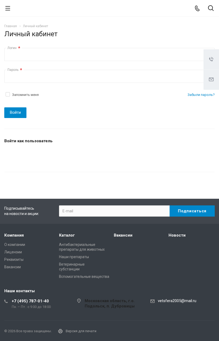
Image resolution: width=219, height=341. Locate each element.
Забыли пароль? (201, 95)
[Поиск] (211, 8)
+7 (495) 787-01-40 (30, 301)
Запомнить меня (25, 95)
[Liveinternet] (35, 155)
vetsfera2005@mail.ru (177, 300)
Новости (177, 235)
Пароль (14, 70)
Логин (13, 48)
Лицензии (13, 252)
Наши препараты (74, 257)
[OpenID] (48, 155)
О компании (14, 244)
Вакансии (12, 267)
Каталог (67, 235)
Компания (14, 235)
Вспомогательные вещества (84, 276)
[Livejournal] (10, 155)
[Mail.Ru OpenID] (22, 155)
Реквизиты (14, 259)
